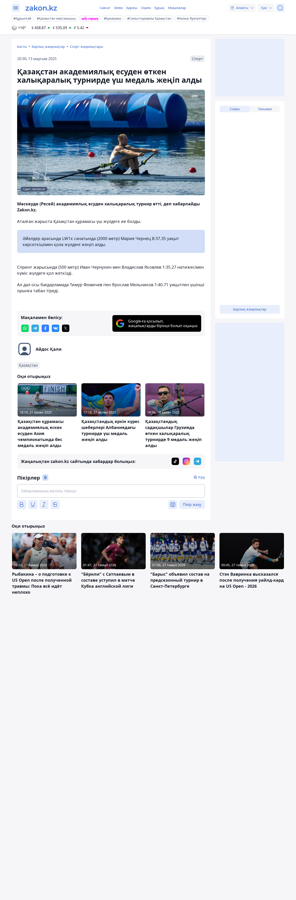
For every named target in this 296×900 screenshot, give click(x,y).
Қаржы (131, 8)
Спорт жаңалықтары (86, 46)
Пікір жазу (192, 504)
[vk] (55, 328)
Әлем (118, 8)
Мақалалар (177, 8)
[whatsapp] (25, 328)
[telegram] (35, 328)
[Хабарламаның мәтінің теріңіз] (111, 491)
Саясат (105, 8)
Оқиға (146, 8)
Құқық (159, 8)
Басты (22, 46)
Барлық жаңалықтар (48, 46)
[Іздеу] (280, 8)
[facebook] (45, 328)
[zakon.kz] (41, 8)
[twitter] (66, 328)
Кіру (201, 477)
